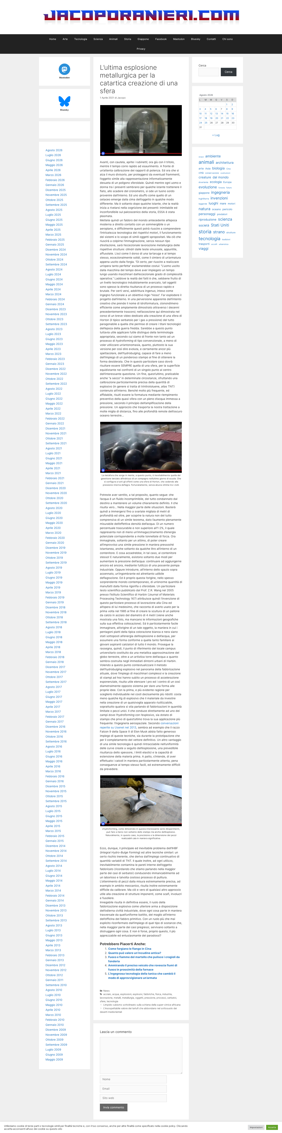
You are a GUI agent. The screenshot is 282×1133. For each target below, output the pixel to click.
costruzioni (225, 173)
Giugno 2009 (54, 1054)
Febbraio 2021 (55, 478)
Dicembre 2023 (56, 309)
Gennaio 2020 (55, 542)
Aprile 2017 (53, 706)
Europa (227, 182)
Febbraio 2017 (55, 716)
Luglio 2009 (53, 1049)
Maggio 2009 (54, 1059)
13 (216, 113)
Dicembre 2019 (55, 547)
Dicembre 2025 (56, 190)
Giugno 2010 (54, 1000)
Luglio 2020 (53, 513)
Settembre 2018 (56, 622)
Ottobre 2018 (54, 617)
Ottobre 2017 (54, 677)
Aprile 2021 (53, 468)
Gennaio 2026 (55, 185)
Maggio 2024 (54, 284)
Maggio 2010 (54, 1005)
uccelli (214, 244)
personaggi (207, 214)
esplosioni (125, 994)
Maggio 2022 (54, 403)
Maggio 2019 (54, 582)
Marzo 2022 (53, 413)
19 (211, 118)
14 (222, 113)
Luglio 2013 (53, 930)
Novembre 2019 (56, 552)
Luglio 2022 (53, 393)
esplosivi (137, 994)
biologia (218, 168)
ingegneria (220, 192)
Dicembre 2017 (55, 667)
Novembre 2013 (56, 910)
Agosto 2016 (54, 746)
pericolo (227, 209)
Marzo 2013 (53, 950)
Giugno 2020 (54, 518)
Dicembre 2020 (56, 488)
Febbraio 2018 (55, 657)
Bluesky (195, 39)
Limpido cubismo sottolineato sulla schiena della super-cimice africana (141, 1004)
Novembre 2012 (56, 970)
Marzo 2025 (53, 234)
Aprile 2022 (53, 408)
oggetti (139, 997)
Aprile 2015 (53, 826)
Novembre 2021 (56, 433)
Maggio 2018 (54, 642)
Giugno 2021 (54, 458)
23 (233, 118)
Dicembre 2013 (55, 905)
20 (216, 118)
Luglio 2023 (53, 334)
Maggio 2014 (54, 880)
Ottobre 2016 (54, 736)
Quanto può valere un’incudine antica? (134, 953)
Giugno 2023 (54, 339)
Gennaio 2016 (55, 781)
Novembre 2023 (56, 314)
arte (201, 168)
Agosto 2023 (54, 329)
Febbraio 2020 (55, 537)
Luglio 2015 (53, 811)
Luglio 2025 (53, 214)
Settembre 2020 (56, 503)
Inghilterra (204, 198)
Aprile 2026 (53, 170)
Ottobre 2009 (54, 1039)
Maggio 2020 (54, 522)
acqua (115, 994)
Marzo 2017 (53, 711)
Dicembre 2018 (55, 607)
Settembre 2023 (56, 324)
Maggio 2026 (54, 165)
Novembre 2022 (56, 373)
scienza (225, 219)
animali (206, 162)
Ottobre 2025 (54, 200)
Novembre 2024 (56, 254)
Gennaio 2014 (55, 900)
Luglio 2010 (53, 995)
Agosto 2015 (54, 806)
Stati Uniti (220, 225)
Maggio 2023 (54, 344)
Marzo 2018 (53, 652)
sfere (102, 1001)
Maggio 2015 (54, 821)
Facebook (161, 39)
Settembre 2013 (56, 920)
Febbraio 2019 (55, 597)
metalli (117, 997)
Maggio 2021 (54, 463)
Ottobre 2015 (54, 796)
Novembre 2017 (56, 672)
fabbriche (149, 994)
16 (233, 113)
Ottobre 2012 (54, 975)
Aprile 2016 (53, 766)
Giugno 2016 (54, 756)
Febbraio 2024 (55, 299)
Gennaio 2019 (55, 602)
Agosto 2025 (54, 209)
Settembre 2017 (56, 681)
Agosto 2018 (54, 627)
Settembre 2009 (56, 1044)
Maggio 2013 (54, 940)
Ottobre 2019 (54, 557)
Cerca (202, 65)
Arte (65, 39)
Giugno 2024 (54, 279)
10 (200, 113)
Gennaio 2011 (54, 980)
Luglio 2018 (53, 632)
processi (161, 997)
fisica (158, 994)
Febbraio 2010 (55, 1019)
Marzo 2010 (53, 1015)
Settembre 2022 (56, 383)
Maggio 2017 (54, 701)
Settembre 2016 (56, 741)
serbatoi (171, 997)
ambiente (213, 156)
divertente (203, 182)
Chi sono (227, 39)
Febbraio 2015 (55, 836)
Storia (127, 39)
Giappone (143, 39)
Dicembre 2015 (55, 786)
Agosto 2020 (54, 508)
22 (227, 118)
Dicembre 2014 (55, 846)
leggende (203, 204)
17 (200, 118)
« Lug (215, 135)
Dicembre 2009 (56, 1029)
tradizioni (226, 239)
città (201, 172)
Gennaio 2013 (55, 960)
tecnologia (112, 1001)
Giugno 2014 (54, 875)
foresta (222, 188)
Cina (228, 168)
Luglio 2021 (53, 453)
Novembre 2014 (56, 850)
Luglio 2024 (53, 274)
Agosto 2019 (54, 567)
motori (231, 203)
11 (206, 113)
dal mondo (221, 177)
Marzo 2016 (53, 771)
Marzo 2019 (53, 592)
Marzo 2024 (53, 294)
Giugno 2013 (54, 935)
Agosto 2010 (54, 990)
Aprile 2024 (53, 289)
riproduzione (207, 219)
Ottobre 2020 (54, 498)
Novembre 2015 (56, 791)
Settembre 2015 (56, 801)
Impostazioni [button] (256, 1127)
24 (200, 122)
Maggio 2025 (54, 224)
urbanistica (223, 244)
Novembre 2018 (56, 612)
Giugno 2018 (54, 637)
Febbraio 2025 (55, 239)
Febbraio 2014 (55, 895)
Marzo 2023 (53, 354)
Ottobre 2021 (54, 438)
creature (205, 177)
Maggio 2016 (54, 761)
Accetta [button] (272, 1127)
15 (227, 113)
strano (219, 232)
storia (205, 231)
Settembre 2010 (56, 985)
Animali (113, 39)
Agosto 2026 (54, 150)
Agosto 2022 (54, 388)
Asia (208, 168)
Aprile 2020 (53, 528)
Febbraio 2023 (55, 359)
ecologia (216, 182)
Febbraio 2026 (55, 180)
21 (222, 118)
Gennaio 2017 (55, 721)
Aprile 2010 (53, 1009)
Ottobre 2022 (54, 378)
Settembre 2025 (56, 204)
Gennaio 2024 (55, 304)
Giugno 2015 (54, 816)
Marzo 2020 (53, 532)
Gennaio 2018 (55, 662)
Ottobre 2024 (54, 259)
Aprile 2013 (53, 945)
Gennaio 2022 (55, 423)
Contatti (211, 39)
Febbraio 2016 (55, 776)
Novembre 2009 (56, 1034)
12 (211, 113)
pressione (149, 997)
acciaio (107, 994)
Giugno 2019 (54, 577)
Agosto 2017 (54, 687)
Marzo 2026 (53, 175)
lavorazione (106, 997)
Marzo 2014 (53, 890)
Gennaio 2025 (55, 244)
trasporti (204, 244)
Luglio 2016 (53, 751)
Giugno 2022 (54, 398)
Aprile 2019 (53, 587)
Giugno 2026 (54, 160)
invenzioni (219, 198)
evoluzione (208, 187)
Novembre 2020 (56, 493)
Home (52, 39)
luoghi (213, 203)
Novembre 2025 (56, 194)
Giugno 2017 (54, 696)
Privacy (141, 48)
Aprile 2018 (53, 647)
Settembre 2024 (56, 264)
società (204, 225)
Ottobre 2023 (54, 319)
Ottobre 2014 (54, 855)
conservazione (212, 173)
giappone (204, 192)
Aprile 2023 (53, 349)
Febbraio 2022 (55, 418)
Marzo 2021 (53, 473)
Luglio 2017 (53, 691)
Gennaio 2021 (55, 483)
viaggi (203, 249)
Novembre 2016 (56, 731)
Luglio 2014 (53, 870)
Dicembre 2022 (56, 368)
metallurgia (128, 997)
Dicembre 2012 (55, 965)
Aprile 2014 (53, 885)
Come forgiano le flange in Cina (129, 948)
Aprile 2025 (53, 229)
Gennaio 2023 (55, 363)
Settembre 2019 (56, 562)
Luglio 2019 (53, 572)
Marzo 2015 (53, 831)
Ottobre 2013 (54, 915)
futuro (229, 187)
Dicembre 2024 (56, 249)
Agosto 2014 (54, 865)
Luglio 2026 (53, 155)
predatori (222, 214)
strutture (230, 232)
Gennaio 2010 (55, 1024)
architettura (225, 163)
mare (223, 203)
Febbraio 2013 (55, 955)
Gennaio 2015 (55, 840)
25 (206, 122)
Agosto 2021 (54, 448)
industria (167, 994)
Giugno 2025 (54, 219)
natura (204, 208)
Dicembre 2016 (55, 726)
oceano (216, 209)
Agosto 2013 (54, 925)
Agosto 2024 (54, 269)
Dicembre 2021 (55, 428)
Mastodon (179, 39)
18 (206, 118)
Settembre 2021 (56, 443)
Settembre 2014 (56, 860)
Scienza (98, 39)
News (106, 990)
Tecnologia (80, 39)
